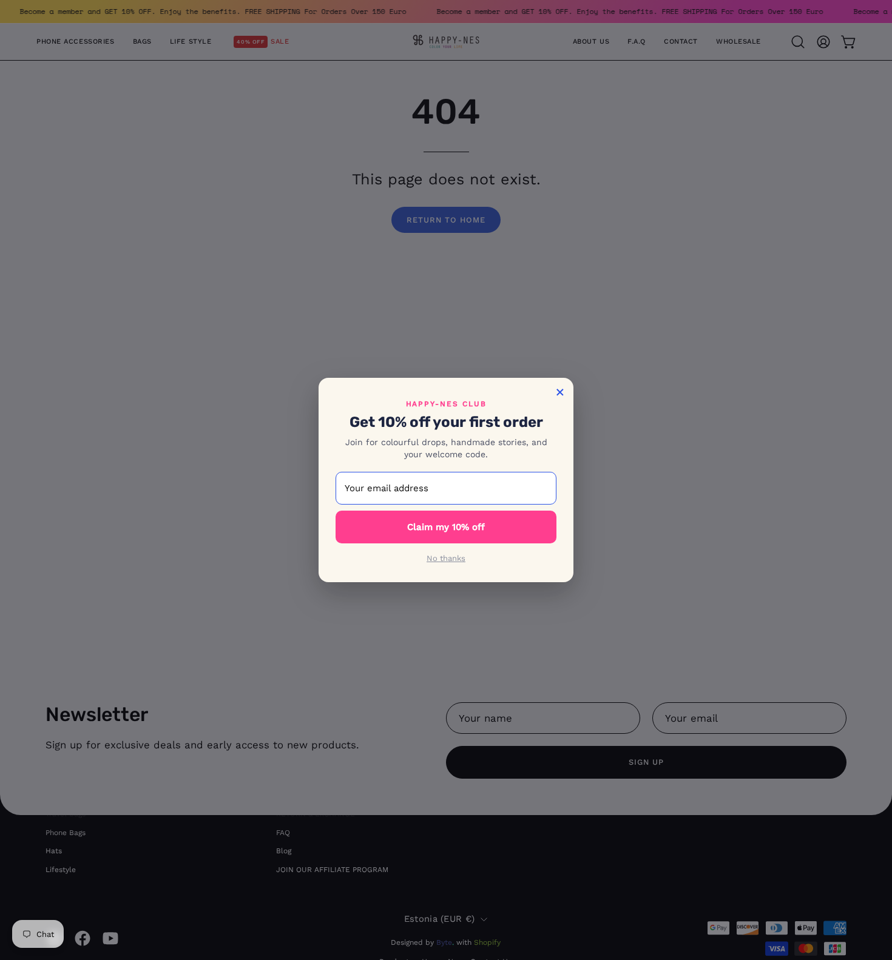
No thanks (446, 558)
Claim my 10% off (446, 527)
